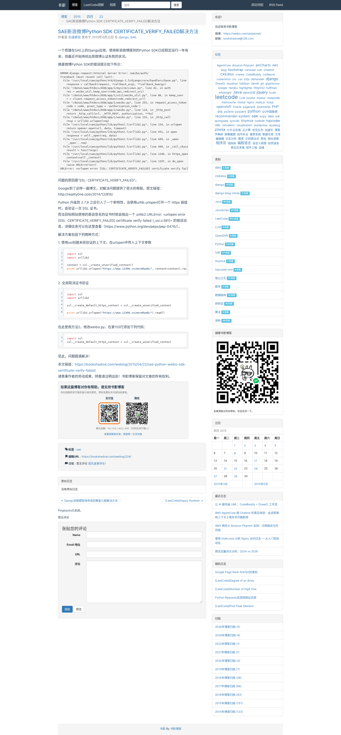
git (262, 83)
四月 (90, 17)
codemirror (224, 79)
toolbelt (260, 120)
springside (221, 120)
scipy (262, 116)
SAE (133, 37)
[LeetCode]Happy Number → (184, 500)
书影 (62, 5)
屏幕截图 (230, 134)
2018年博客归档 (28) (228, 677)
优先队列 (257, 130)
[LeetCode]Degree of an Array (234, 580)
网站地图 (257, 5)
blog (224, 69)
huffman (271, 87)
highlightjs (245, 87)
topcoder (273, 121)
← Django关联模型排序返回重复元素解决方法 (89, 500)
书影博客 (175, 728)
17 (255, 460)
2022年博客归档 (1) (227, 643)
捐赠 (113, 5)
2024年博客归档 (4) (227, 635)
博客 (75, 5)
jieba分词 (249, 92)
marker (261, 98)
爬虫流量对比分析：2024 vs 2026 (236, 551)
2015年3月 (221, 484)
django (124, 37)
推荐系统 (255, 134)
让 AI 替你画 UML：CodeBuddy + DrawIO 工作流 (246, 504)
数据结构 (225, 295)
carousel (250, 69)
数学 (222, 286)
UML (218, 125)
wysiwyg (274, 125)
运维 (261, 147)
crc (234, 79)
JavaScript (226, 210)
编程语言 (244, 143)
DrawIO (220, 83)
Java (237, 92)
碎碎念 (223, 303)
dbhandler (257, 79)
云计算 (246, 130)
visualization (244, 125)
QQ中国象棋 (269, 111)
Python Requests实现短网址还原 (235, 597)
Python (224, 244)
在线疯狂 (74, 37)
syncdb (234, 120)
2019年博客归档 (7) (227, 669)
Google (222, 87)
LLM (242, 98)
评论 (77, 564)
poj (220, 111)
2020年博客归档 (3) (227, 660)
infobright (225, 92)
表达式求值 (238, 147)
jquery (262, 92)
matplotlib (273, 98)
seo (271, 116)
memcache (229, 102)
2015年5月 (261, 484)
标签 (218, 54)
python (254, 111)
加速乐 (269, 130)
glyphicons (272, 83)
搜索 (176, 5)
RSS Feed (276, 5)
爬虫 (263, 138)
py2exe (229, 111)
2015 (77, 17)
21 (225, 468)
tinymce (247, 121)
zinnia (220, 129)
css (240, 79)
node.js (260, 102)
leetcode (226, 97)
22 (101, 17)
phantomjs (263, 106)
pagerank (249, 106)
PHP (275, 107)
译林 (222, 320)
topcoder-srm (228, 269)
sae (78, 449)
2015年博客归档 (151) (229, 703)
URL (77, 554)
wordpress (260, 125)
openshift (223, 107)
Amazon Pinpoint (243, 65)
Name (76, 535)
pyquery (240, 111)
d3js (246, 79)
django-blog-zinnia (231, 193)
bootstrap (235, 70)
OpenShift (225, 235)
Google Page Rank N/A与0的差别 (236, 572)
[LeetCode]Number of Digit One (235, 589)
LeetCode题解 (94, 5)
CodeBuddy (253, 74)
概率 (241, 138)
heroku (233, 87)
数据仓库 (268, 134)
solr (277, 116)
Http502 (259, 87)
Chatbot (269, 69)
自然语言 (273, 143)
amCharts (263, 65)
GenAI (255, 83)
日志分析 (231, 138)
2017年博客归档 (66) (228, 686)
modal (241, 102)
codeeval (269, 74)
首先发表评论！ (98, 463)
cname (240, 74)
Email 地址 (73, 544)
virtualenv (228, 125)
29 (235, 476)
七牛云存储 (234, 130)
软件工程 (251, 147)
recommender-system (232, 116)
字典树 (219, 134)
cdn (259, 69)
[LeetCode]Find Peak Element (234, 606)
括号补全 (242, 134)
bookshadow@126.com (238, 38)
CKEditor (227, 74)
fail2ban (244, 83)
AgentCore (224, 65)
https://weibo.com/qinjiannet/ (242, 33)
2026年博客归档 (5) (227, 626)
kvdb (272, 92)
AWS (275, 65)
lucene (250, 98)
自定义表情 (259, 143)
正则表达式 (252, 138)
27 (215, 476)
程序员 (221, 143)
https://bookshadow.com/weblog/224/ (106, 456)
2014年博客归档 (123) (229, 711)
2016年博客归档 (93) (228, 694)
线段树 (232, 143)
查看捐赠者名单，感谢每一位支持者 (123, 434)
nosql (269, 102)
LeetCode (226, 218)
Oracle (237, 106)
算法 (222, 312)
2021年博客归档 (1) (227, 652)
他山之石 (225, 278)
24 (256, 468)
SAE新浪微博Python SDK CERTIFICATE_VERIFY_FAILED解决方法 (128, 31)
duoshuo (232, 83)
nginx (250, 102)
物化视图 (273, 138)
